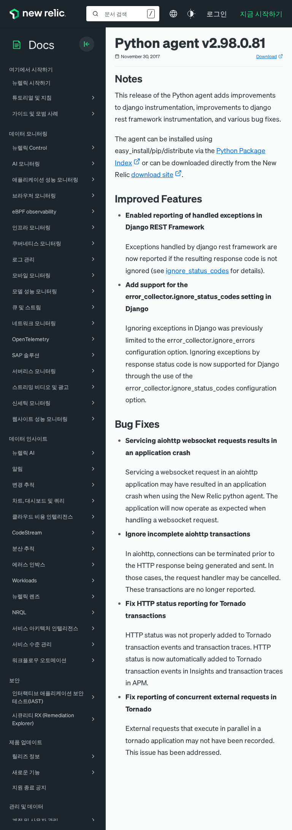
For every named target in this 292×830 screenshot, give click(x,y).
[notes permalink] (146, 78)
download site (152, 174)
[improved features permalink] (206, 198)
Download (266, 56)
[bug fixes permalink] (163, 424)
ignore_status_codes (197, 270)
